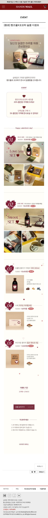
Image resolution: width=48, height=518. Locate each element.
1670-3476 (12, 509)
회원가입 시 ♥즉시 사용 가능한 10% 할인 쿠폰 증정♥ (24, 2)
